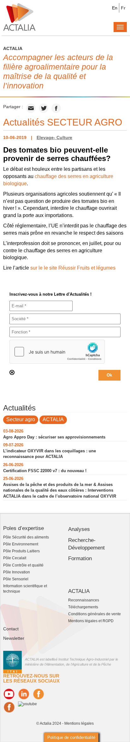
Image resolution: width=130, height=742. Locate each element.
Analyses (79, 529)
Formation (80, 558)
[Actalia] (19, 16)
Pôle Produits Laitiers (21, 551)
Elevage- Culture (54, 137)
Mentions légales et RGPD (91, 621)
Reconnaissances (83, 600)
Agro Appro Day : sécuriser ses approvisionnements (54, 437)
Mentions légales (79, 723)
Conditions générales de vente (94, 614)
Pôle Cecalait (14, 558)
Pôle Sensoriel (15, 579)
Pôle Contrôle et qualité (23, 565)
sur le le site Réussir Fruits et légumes (72, 268)
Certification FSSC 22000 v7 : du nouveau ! (44, 470)
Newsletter (13, 638)
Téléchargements (83, 607)
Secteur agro (20, 419)
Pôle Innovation (16, 572)
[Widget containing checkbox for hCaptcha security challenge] (57, 352)
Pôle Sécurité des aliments (26, 537)
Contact (11, 628)
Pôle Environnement (20, 544)
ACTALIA (53, 419)
